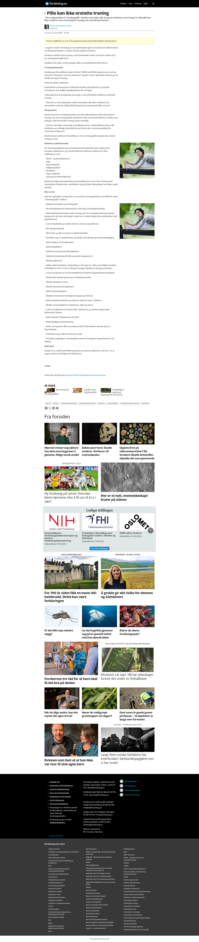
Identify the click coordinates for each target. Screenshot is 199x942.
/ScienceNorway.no (132, 795)
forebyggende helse (129, 403)
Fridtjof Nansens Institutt (56, 880)
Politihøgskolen (129, 849)
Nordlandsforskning (93, 893)
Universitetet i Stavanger (132, 912)
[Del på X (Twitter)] (50, 408)
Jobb (145, 3)
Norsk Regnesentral (92, 913)
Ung (130, 3)
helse (48, 403)
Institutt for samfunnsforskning (59, 903)
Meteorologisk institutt (56, 917)
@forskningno (130, 781)
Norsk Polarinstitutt (92, 911)
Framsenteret (52, 877)
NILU (50, 931)
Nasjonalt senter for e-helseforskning (98, 876)
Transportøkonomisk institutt (134, 894)
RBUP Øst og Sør (129, 855)
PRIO (125, 852)
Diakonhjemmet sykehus (56, 858)
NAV (49, 920)
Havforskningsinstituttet (56, 885)
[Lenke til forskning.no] (80, 2)
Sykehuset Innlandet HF (132, 888)
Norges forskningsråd (93, 902)
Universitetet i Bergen (131, 903)
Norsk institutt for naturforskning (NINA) (100, 922)
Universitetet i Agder (130, 900)
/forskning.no (130, 786)
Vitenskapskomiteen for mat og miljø (136, 929)
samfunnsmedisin (69, 403)
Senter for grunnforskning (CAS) (135, 869)
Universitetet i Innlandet (132, 906)
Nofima (88, 887)
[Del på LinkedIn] (53, 408)
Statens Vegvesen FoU (131, 880)
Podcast (137, 3)
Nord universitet (91, 890)
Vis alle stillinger (99, 548)
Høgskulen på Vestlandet (56, 897)
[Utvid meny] (153, 3)
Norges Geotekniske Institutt (95, 896)
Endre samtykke (56, 836)
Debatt (123, 3)
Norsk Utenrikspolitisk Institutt (96, 919)
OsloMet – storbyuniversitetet (96, 928)
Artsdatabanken (53, 855)
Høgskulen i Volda (54, 894)
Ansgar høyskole (54, 849)
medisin (101, 403)
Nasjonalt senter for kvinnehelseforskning (100, 879)
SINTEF (126, 866)
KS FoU (50, 906)
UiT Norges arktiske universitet (134, 897)
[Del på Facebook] (46, 408)
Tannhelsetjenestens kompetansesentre (137, 891)
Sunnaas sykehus (129, 885)
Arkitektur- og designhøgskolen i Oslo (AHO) (63, 852)
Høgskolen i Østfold (55, 891)
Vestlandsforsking (130, 921)
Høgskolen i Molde (54, 888)
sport (55, 403)
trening (145, 403)
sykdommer (112, 403)
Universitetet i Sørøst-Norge (133, 915)
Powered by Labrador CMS (99, 939)
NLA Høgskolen (91, 849)
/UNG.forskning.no (132, 790)
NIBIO (50, 923)
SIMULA (126, 863)
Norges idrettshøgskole (94, 908)
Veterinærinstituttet (130, 924)
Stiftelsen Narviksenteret (132, 883)
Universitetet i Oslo (130, 909)
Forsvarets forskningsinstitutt (58, 874)
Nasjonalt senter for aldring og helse (98, 873)
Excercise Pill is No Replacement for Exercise (85, 375)
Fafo (49, 866)
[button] (48, 530)
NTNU (88, 862)
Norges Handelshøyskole (94, 899)
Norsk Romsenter (92, 916)
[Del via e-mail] (57, 408)
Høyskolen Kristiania (55, 900)
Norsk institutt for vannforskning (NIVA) (99, 925)
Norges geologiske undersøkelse (97, 905)
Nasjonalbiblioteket (92, 865)
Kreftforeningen (53, 909)
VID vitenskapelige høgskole (133, 926)
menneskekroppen (87, 403)
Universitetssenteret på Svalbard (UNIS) (137, 918)
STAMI (126, 877)
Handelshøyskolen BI (55, 883)
